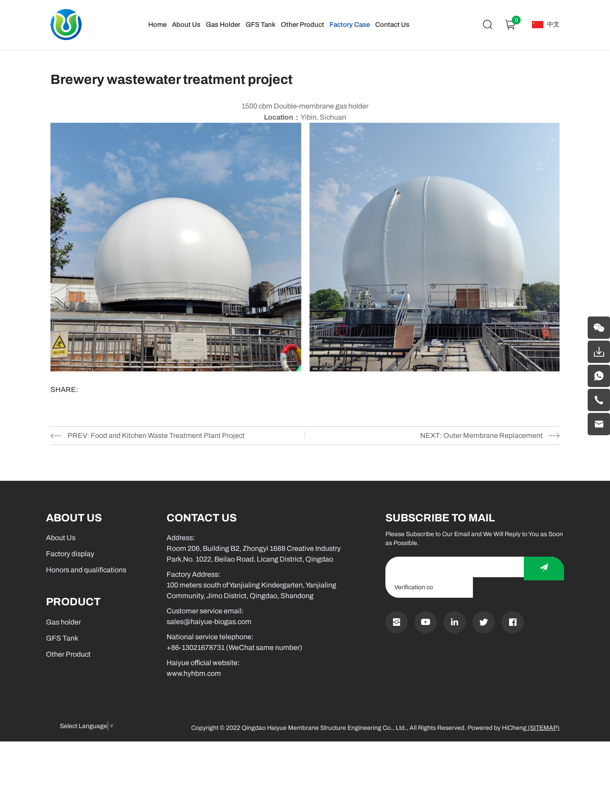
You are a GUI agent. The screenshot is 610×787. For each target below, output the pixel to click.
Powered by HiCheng (497, 728)
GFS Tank (261, 24)
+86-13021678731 (196, 647)
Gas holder (223, 24)
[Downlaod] (599, 352)
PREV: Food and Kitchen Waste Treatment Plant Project (156, 435)
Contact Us (392, 24)
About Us (186, 24)
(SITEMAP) (543, 728)
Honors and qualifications (86, 570)
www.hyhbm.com (194, 673)
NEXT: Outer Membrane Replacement (481, 435)
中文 (553, 24)
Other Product (302, 24)
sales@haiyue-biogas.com (209, 621)
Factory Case (350, 24)
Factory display (70, 554)
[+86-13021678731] (599, 400)
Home (157, 24)
